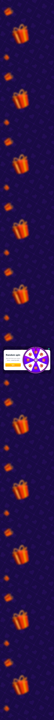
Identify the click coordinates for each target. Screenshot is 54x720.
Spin (13, 365)
